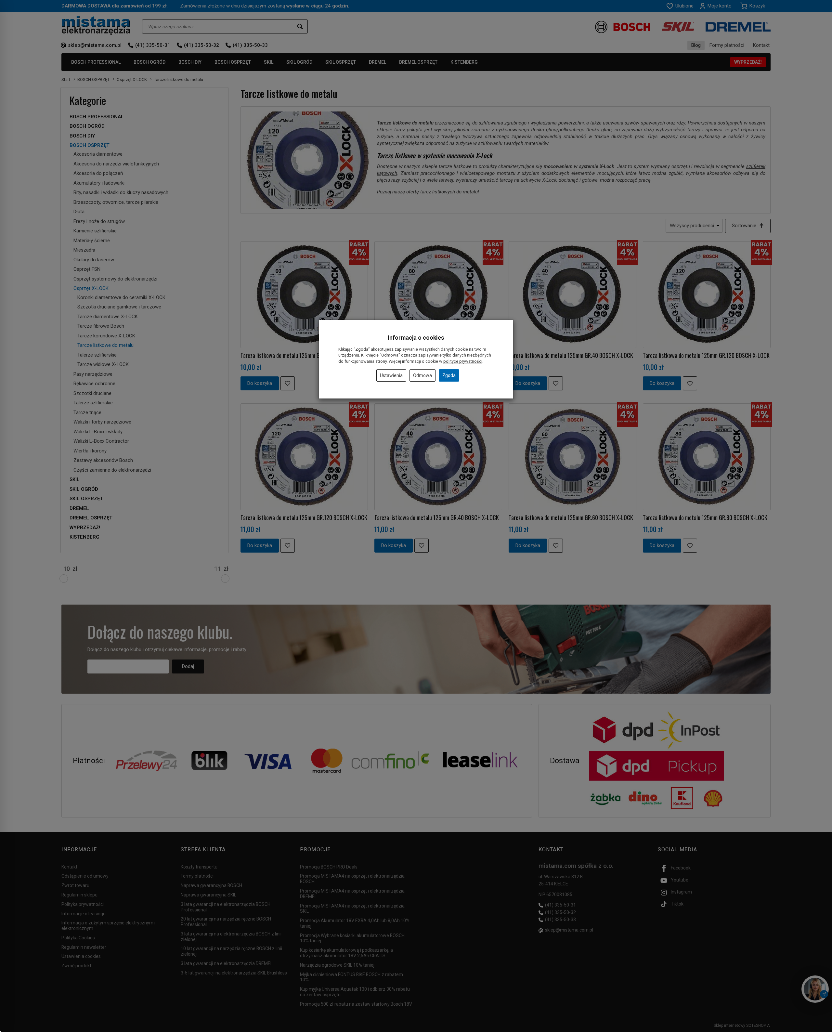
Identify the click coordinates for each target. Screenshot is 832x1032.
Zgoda (449, 375)
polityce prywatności (462, 361)
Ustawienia (391, 375)
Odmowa (422, 375)
